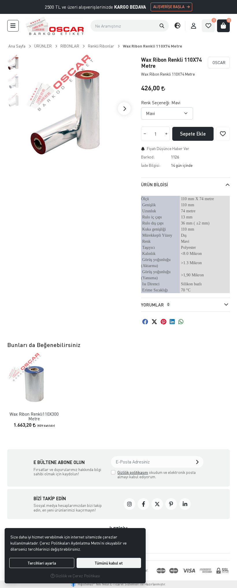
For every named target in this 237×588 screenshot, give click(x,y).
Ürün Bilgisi (154, 184)
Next (124, 108)
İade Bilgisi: (150, 165)
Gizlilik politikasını (132, 472)
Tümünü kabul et (109, 562)
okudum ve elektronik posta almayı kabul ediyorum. (156, 474)
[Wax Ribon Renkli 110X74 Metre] (80, 108)
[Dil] (177, 26)
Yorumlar (155, 304)
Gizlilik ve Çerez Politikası (77, 575)
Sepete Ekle (193, 134)
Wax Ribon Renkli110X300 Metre (34, 416)
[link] (129, 504)
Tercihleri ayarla (41, 562)
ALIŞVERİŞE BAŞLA (168, 6)
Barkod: (148, 156)
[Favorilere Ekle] (223, 134)
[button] (13, 26)
